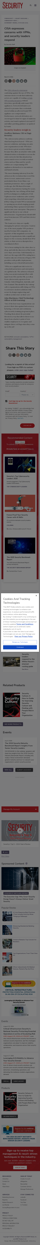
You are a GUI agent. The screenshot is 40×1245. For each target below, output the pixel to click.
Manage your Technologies (20, 642)
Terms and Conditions (24, 624)
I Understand (20, 647)
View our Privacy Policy (23, 636)
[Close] (36, 595)
